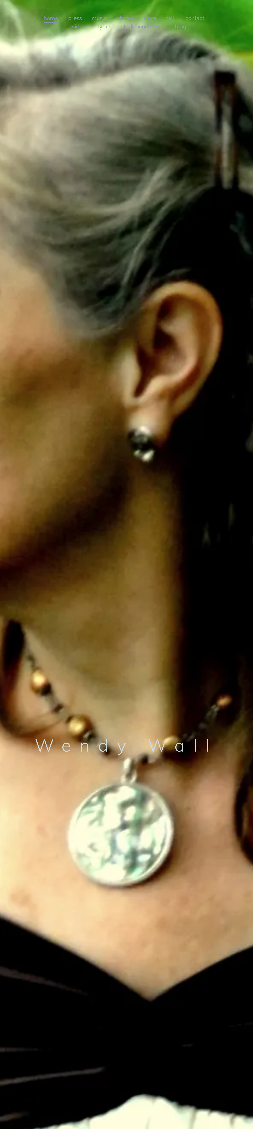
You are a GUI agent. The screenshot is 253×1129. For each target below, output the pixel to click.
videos (80, 26)
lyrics (104, 26)
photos (125, 18)
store (150, 18)
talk (171, 18)
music (99, 18)
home (51, 18)
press (75, 18)
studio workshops (143, 26)
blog (180, 26)
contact (194, 18)
